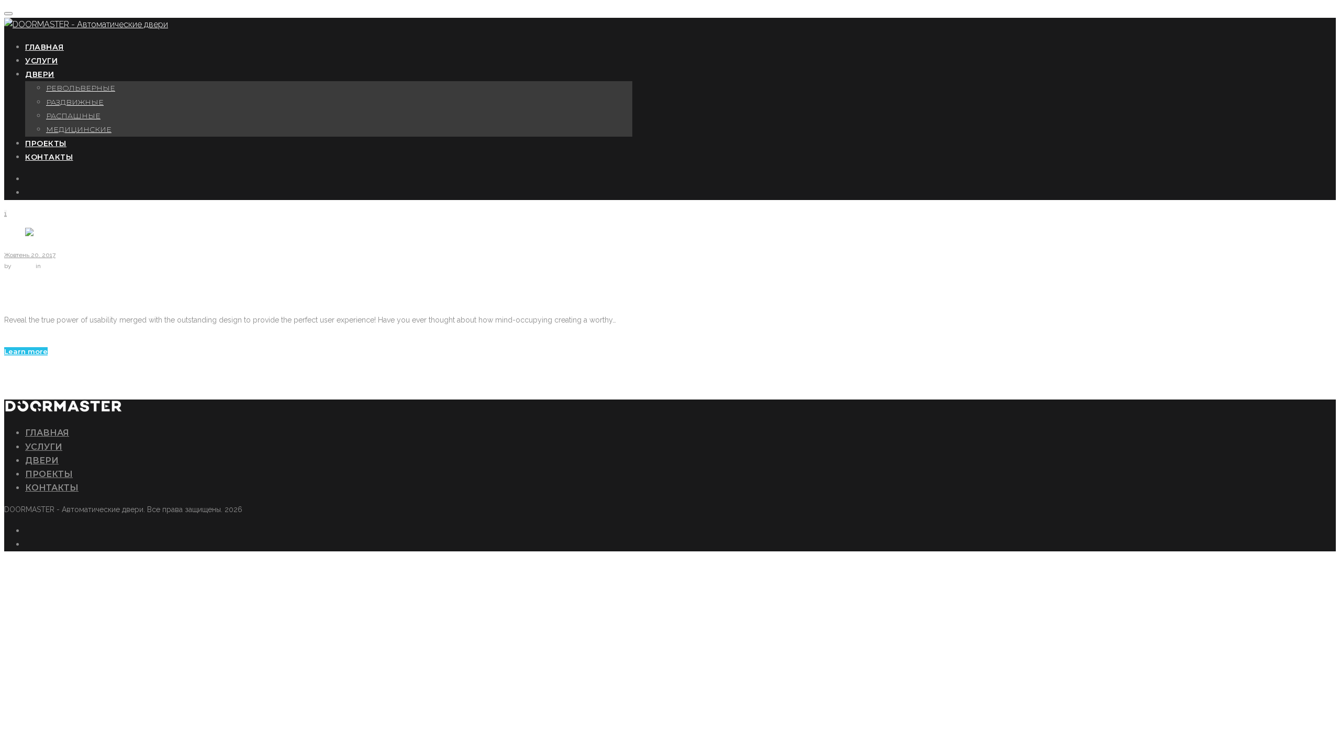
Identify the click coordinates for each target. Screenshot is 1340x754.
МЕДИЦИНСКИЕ (78, 129)
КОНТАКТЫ (49, 157)
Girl (9, 338)
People (52, 266)
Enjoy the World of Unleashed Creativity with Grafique (187, 293)
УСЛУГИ (41, 60)
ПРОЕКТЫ (45, 143)
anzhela (24, 266)
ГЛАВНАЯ (44, 47)
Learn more (26, 351)
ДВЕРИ (39, 74)
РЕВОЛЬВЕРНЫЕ (80, 88)
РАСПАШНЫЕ (73, 115)
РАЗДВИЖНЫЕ (75, 102)
